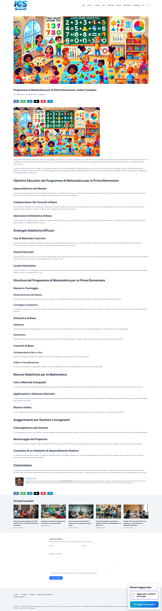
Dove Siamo (24, 594)
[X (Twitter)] (36, 101)
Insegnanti (42, 94)
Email (84, 545)
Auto (143, 5)
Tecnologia (110, 5)
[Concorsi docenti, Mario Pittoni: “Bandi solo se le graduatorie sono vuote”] (81, 512)
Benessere (136, 5)
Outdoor (118, 5)
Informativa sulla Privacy (45, 594)
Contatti (16, 594)
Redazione (32, 594)
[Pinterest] (43, 101)
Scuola (89, 5)
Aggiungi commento (55, 554)
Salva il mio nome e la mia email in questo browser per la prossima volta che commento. (74, 573)
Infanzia (97, 5)
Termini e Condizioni (19, 597)
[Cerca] (147, 5)
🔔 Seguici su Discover (144, 604)
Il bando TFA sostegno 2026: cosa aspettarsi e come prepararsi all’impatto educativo (135, 523)
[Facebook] (16, 101)
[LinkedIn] (50, 101)
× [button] (158, 587)
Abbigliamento (127, 5)
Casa (103, 5)
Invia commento (56, 578)
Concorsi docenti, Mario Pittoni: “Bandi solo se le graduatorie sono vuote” (80, 523)
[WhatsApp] (23, 101)
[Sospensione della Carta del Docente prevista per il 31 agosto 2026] (53, 512)
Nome (51, 545)
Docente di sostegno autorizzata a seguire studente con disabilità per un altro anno (108, 523)
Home (83, 5)
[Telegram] (29, 101)
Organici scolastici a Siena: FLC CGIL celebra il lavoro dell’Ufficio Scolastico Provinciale (26, 523)
